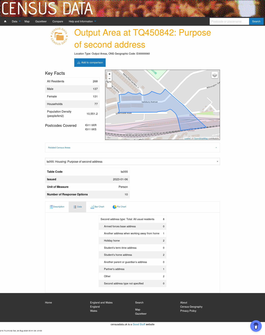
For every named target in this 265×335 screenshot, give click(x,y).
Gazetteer (141, 313)
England (95, 306)
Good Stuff (139, 324)
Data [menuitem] (14, 21)
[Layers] (214, 75)
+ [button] (110, 74)
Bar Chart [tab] (99, 206)
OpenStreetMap (201, 138)
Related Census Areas (59, 147)
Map (137, 309)
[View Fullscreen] (109, 85)
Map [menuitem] (27, 21)
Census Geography (191, 306)
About (183, 302)
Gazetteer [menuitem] (41, 21)
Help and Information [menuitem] (81, 21)
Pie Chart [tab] (121, 206)
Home (48, 302)
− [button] (110, 79)
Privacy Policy (188, 310)
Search (139, 302)
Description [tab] (58, 206)
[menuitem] (5, 21)
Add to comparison (92, 62)
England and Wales (101, 302)
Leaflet (187, 138)
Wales (93, 310)
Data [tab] (79, 206)
